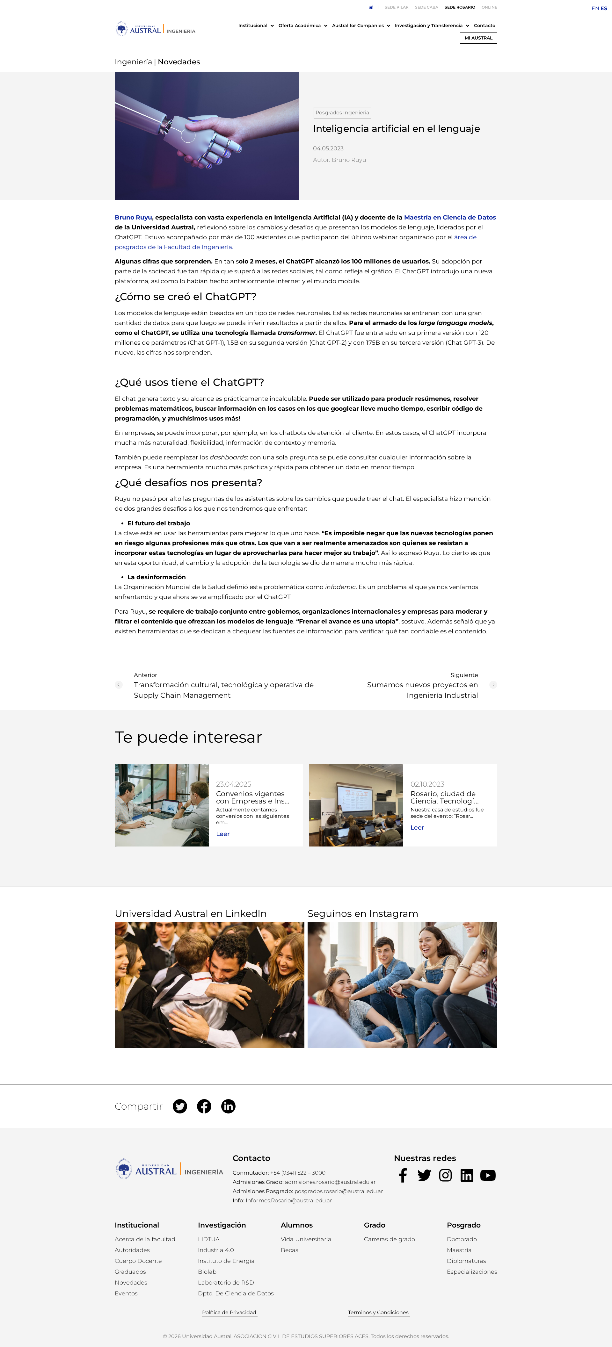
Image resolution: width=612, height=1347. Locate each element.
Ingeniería (133, 61)
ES (604, 8)
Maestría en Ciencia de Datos (450, 217)
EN (595, 8)
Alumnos (297, 1225)
